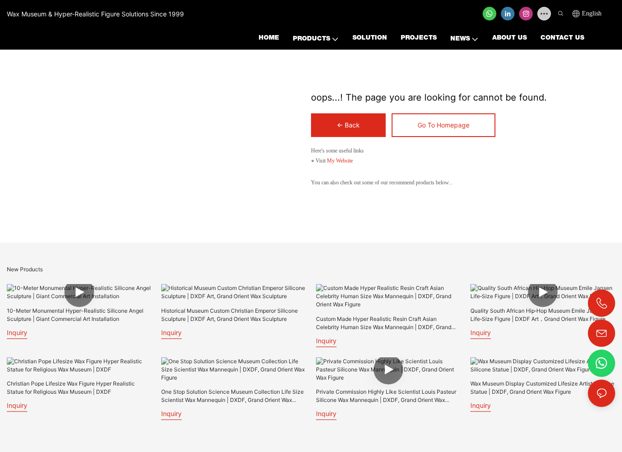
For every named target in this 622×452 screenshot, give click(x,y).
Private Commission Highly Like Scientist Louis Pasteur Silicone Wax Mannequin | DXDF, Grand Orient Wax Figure (386, 396)
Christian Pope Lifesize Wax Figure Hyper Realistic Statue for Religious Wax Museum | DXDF (71, 387)
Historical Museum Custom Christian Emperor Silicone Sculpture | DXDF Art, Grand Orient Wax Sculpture (229, 314)
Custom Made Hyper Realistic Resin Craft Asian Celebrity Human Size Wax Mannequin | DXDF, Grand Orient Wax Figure (383, 323)
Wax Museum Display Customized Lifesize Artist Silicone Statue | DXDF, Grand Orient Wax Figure (542, 387)
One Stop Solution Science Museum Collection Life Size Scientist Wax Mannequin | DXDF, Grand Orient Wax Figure (232, 396)
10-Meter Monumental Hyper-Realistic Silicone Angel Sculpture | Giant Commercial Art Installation (75, 314)
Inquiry (17, 332)
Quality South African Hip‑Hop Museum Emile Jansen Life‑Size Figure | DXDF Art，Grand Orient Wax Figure (538, 314)
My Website (340, 160)
